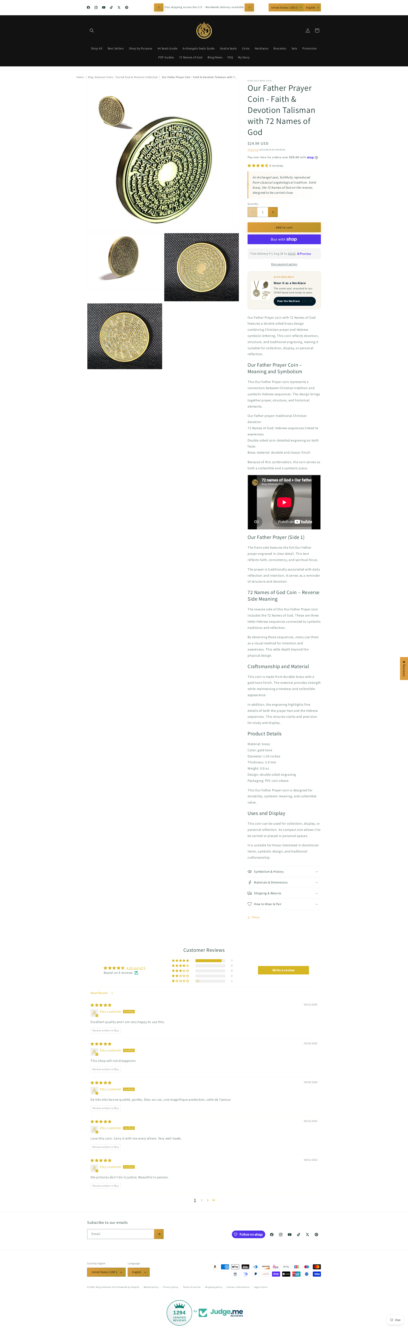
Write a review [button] (283, 970)
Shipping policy (213, 1287)
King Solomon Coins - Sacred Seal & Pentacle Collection (123, 77)
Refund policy (151, 1287)
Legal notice (260, 1287)
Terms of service (192, 1287)
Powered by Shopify (128, 1287)
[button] (91, 30)
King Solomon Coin (106, 1287)
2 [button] (202, 1200)
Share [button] (256, 917)
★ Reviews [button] (404, 668)
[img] (101, 1005)
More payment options (284, 264)
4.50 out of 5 (136, 968)
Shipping (253, 149)
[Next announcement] (249, 7)
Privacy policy (170, 1287)
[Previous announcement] (158, 7)
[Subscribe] (158, 1234)
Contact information (238, 1287)
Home (80, 77)
